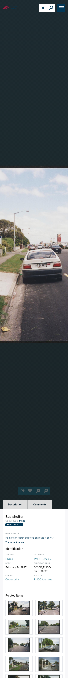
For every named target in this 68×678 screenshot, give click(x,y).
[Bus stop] (19, 627)
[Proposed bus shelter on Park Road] (49, 627)
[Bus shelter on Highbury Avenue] (19, 664)
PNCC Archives (43, 579)
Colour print (12, 579)
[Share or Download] (22, 491)
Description (15, 504)
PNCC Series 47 (43, 558)
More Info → (14, 524)
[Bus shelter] (19, 608)
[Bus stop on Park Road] (19, 645)
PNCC (9, 558)
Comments (40, 504)
